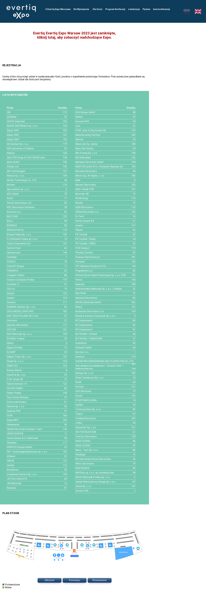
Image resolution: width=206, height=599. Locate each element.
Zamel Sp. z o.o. (83, 486)
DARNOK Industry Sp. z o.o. (21, 306)
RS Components (83, 320)
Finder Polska (14, 392)
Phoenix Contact (84, 252)
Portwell (79, 261)
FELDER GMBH (15, 388)
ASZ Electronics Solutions (21, 207)
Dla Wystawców (81, 9)
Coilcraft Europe (15, 266)
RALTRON (80, 293)
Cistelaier (12, 257)
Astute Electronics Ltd (19, 202)
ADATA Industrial (16, 121)
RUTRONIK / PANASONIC (89, 338)
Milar (77, 180)
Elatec (10, 343)
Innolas (10, 465)
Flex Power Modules (18, 397)
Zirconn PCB (81, 490)
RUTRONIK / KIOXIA (86, 334)
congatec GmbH (15, 275)
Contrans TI (13, 284)
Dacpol (10, 293)
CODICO (11, 261)
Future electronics (16, 401)
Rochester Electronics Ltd (89, 311)
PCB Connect (82, 248)
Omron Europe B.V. (84, 220)
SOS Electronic (83, 391)
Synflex (79, 404)
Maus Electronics (84, 148)
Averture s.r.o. (14, 211)
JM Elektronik (14, 483)
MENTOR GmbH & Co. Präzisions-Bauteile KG (99, 166)
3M (8, 112)
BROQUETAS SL (15, 230)
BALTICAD (12, 216)
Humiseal (11, 442)
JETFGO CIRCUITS (17, 478)
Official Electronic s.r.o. (87, 211)
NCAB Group (81, 198)
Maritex (79, 139)
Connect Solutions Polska (20, 279)
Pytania (146, 9)
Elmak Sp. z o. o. (15, 361)
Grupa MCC (13, 420)
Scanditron (81, 343)
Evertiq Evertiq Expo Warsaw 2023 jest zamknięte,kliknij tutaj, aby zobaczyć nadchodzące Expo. (74, 35)
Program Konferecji (115, 9)
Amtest (11, 184)
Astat (10, 198)
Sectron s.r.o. (82, 352)
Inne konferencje (161, 9)
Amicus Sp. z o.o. (15, 175)
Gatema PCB (13, 411)
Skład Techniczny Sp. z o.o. (89, 377)
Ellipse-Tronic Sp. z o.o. (19, 356)
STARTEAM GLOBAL (86, 400)
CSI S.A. (11, 288)
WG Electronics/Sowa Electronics (93, 459)
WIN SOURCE (82, 468)
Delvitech (12, 320)
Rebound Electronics (86, 297)
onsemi (79, 225)
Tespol (79, 413)
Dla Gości (97, 9)
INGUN (10, 460)
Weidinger (80, 454)
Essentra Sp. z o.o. (16, 374)
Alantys (11, 153)
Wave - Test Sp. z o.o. (86, 450)
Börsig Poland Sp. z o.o (19, 234)
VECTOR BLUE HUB (85, 432)
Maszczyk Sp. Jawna (86, 144)
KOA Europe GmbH (85, 112)
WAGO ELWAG (82, 441)
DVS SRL (11, 329)
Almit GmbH (13, 162)
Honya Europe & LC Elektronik (22, 438)
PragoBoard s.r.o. (84, 270)
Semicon (79, 356)
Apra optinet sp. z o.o (18, 189)
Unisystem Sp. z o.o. (85, 427)
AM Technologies (16, 171)
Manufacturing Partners (87, 134)
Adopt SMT (13, 130)
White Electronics (84, 463)
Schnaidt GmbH (83, 347)
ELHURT (11, 352)
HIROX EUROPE (15, 433)
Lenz (77, 125)
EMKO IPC (12, 365)
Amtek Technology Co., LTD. (22, 180)
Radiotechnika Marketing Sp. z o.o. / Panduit (98, 288)
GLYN (9, 415)
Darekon (11, 302)
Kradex (79, 116)
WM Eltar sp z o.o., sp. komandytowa (94, 472)
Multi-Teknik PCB (84, 189)
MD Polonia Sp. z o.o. (86, 153)
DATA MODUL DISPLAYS (20, 311)
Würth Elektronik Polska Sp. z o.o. (93, 477)
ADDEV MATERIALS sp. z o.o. (22, 125)
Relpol (78, 306)
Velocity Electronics (86, 436)
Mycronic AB (82, 193)
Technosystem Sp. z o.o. (88, 409)
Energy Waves (14, 370)
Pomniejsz (74, 580)
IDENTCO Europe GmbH (19, 447)
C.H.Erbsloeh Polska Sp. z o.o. (22, 239)
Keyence (11, 487)
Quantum (80, 284)
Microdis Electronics (86, 171)
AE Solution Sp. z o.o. (18, 144)
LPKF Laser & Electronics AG (90, 130)
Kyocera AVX (82, 121)
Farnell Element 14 (17, 383)
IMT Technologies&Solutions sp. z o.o (27, 451)
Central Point (14, 248)
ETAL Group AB (15, 379)
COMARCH (12, 270)
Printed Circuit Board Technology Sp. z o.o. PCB (100, 275)
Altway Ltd (13, 166)
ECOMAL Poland (15, 338)
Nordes (79, 202)
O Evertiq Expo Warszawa (58, 9)
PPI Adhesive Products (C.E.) (90, 266)
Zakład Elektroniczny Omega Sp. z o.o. (95, 481)
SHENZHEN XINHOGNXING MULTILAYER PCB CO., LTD (104, 361)
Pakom (79, 230)
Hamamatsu (13, 424)
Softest (79, 386)
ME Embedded (83, 157)
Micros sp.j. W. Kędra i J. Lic (89, 175)
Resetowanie (99, 580)
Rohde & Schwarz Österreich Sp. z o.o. (95, 316)
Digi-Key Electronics (17, 325)
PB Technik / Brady (85, 239)
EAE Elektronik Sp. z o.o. (19, 334)
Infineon (11, 456)
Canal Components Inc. (19, 243)
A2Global (11, 116)
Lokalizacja (134, 9)
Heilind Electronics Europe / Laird (24, 429)
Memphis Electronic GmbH (89, 162)
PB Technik (81, 234)
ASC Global (13, 193)
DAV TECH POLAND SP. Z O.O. (23, 316)
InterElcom (13, 469)
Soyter (78, 395)
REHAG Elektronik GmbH (88, 302)
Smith (78, 382)
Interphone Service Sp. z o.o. (22, 474)
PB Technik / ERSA (85, 243)
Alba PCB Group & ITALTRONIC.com (26, 157)
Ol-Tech (79, 216)
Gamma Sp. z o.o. (16, 406)
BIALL (10, 220)
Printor (78, 279)
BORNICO (12, 225)
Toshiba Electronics (85, 418)
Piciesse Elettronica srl (87, 257)
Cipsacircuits (13, 252)
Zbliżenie (49, 580)
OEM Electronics (84, 207)
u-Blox (78, 422)
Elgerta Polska (14, 347)
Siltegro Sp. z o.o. (84, 373)
